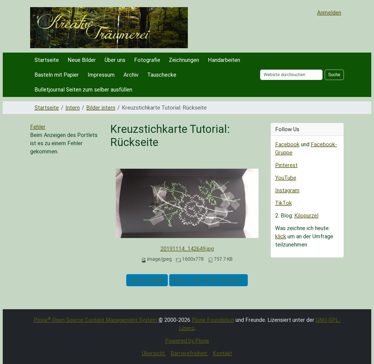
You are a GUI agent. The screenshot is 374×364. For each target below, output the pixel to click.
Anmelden (329, 12)
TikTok (283, 203)
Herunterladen (147, 280)
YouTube (285, 177)
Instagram (287, 190)
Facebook (287, 144)
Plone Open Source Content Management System (95, 320)
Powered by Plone (187, 340)
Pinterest (286, 165)
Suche (334, 74)
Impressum (101, 74)
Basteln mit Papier (56, 74)
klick (280, 236)
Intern (72, 107)
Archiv (131, 74)
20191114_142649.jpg (187, 248)
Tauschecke (161, 74)
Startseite (46, 60)
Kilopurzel (306, 215)
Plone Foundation (213, 320)
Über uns (115, 60)
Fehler (37, 127)
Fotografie (147, 60)
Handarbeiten (224, 60)
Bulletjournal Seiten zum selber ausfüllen (83, 89)
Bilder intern (100, 107)
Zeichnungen (184, 60)
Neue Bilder (82, 60)
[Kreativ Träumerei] (109, 27)
